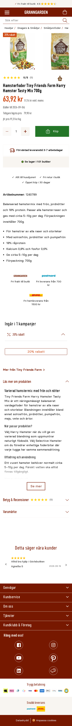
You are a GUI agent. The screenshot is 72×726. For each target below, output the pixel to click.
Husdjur (9, 28)
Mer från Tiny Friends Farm (22, 369)
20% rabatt (36, 352)
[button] (49, 3)
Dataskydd (22, 720)
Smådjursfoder (52, 28)
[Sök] (65, 20)
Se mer (36, 486)
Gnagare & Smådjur (28, 28)
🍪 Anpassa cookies (44, 720)
